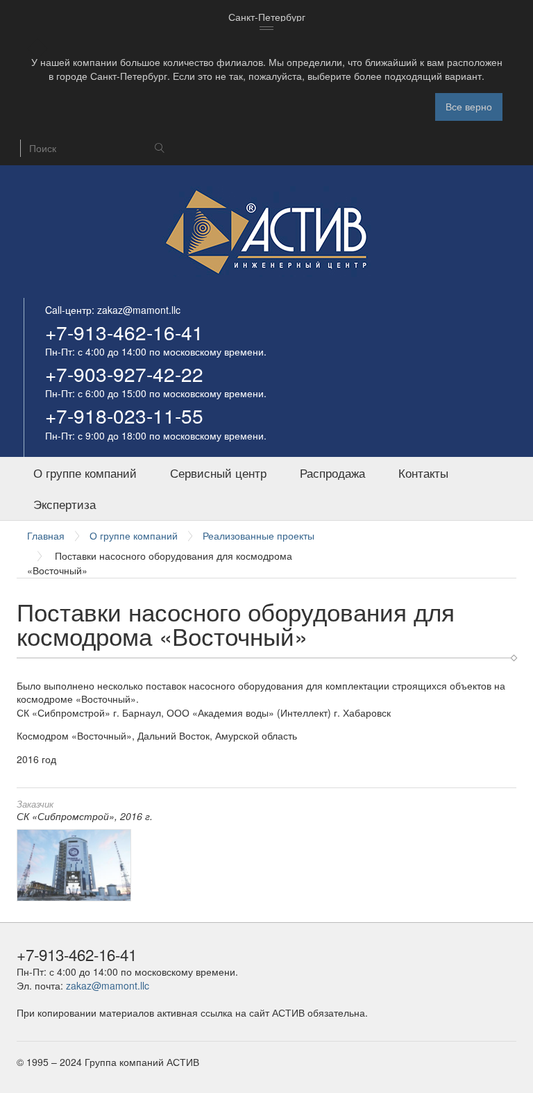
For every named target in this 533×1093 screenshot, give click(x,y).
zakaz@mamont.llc (138, 310)
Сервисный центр (218, 473)
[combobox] (266, 17)
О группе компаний (85, 473)
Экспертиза (64, 504)
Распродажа (332, 473)
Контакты (423, 473)
